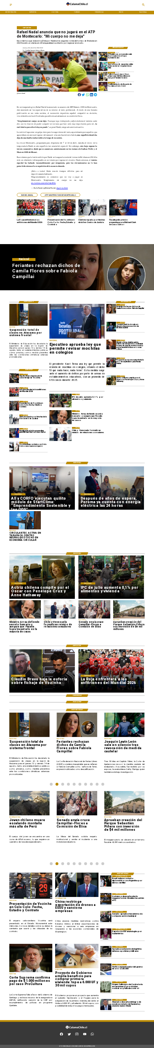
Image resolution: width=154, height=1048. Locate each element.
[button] (27, 195)
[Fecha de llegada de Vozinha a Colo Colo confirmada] (102, 86)
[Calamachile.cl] (11, 5)
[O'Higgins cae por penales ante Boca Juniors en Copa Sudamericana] (102, 56)
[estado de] (111, 344)
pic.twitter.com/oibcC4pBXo (43, 183)
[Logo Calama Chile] (76, 7)
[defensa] (105, 951)
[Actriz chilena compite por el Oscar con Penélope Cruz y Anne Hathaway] (111, 380)
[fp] (111, 362)
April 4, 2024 (62, 188)
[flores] (111, 309)
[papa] (105, 934)
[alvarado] (105, 1004)
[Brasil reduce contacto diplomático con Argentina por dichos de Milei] (105, 881)
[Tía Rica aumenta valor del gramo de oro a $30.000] (105, 969)
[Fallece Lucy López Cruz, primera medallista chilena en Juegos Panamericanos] (102, 76)
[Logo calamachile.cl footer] (76, 1030)
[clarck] (14, 419)
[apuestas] (102, 66)
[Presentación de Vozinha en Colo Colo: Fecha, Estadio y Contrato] (14, 406)
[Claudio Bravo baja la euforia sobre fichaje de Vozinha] (14, 378)
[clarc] (14, 433)
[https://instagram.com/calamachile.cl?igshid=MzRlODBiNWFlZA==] (77, 1035)
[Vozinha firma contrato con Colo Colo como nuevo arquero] (14, 446)
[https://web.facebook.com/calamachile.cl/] (61, 1035)
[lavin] (111, 326)
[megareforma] (105, 898)
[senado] (105, 916)
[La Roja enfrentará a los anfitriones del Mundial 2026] (14, 392)
